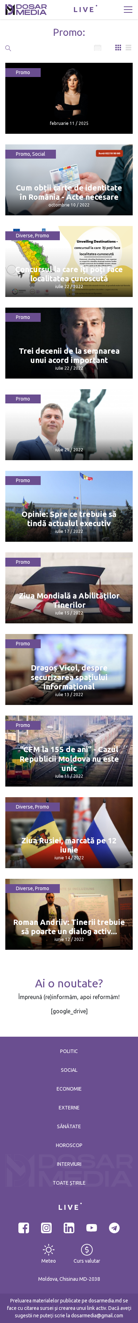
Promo (23, 72)
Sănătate (69, 1126)
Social (38, 154)
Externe (69, 1107)
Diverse (24, 235)
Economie (69, 1089)
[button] (8, 48)
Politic (69, 1051)
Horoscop (69, 1145)
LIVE (84, 9)
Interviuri (69, 1164)
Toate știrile (69, 1183)
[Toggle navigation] (128, 9)
